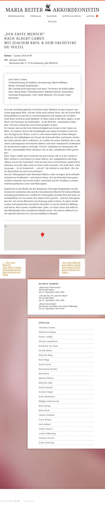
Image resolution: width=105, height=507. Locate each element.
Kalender (52, 16)
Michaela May (45, 383)
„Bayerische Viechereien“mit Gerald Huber (50, 288)
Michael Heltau (46, 378)
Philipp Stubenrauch (49, 401)
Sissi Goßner (45, 424)
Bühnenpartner (16, 16)
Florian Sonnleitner (48, 341)
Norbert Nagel (46, 392)
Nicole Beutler (46, 387)
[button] (42, 235)
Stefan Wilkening (47, 433)
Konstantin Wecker (48, 369)
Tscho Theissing (46, 443)
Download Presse (71, 16)
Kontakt (52, 22)
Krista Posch (45, 364)
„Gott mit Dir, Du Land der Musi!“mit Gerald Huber (53, 297)
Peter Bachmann (47, 396)
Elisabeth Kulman (47, 332)
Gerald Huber (45, 350)
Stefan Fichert (46, 429)
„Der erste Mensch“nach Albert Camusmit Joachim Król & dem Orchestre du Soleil (12, 268)
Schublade (35, 16)
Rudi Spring (44, 406)
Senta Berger (45, 419)
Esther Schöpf (45, 337)
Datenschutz (29, 501)
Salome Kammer (47, 415)
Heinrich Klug (45, 355)
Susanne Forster (47, 438)
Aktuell (92, 16)
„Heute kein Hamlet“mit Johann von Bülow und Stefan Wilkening (58, 305)
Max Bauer (44, 373)
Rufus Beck (44, 410)
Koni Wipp (44, 360)
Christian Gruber (47, 327)
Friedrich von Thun (48, 346)
